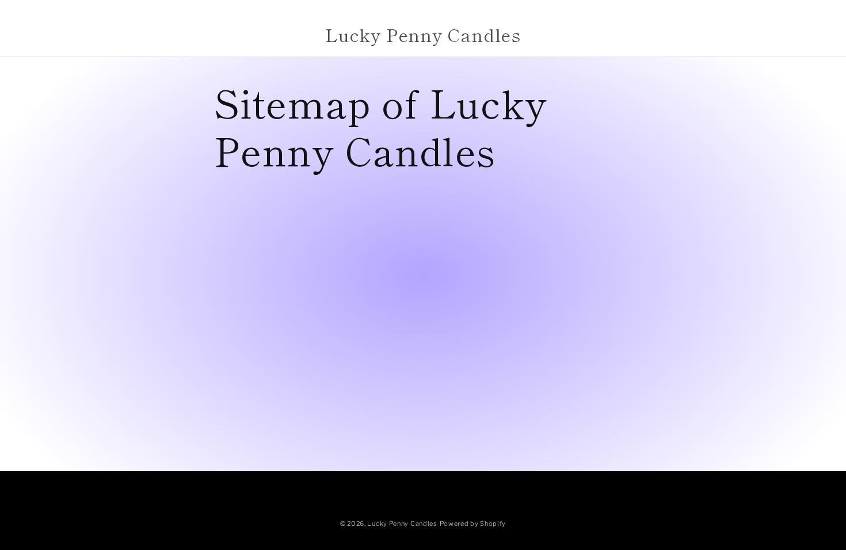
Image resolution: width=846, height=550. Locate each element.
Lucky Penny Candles (402, 524)
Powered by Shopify (473, 524)
